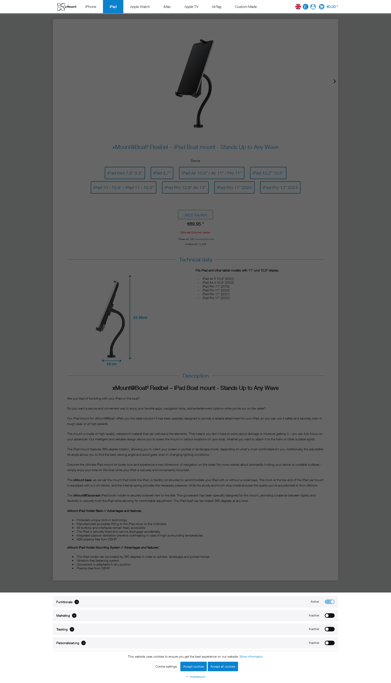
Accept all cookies (222, 666)
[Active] (330, 601)
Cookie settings (166, 666)
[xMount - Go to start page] (67, 6)
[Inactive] (330, 615)
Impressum (197, 676)
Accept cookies (193, 666)
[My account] (313, 7)
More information (251, 656)
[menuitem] (91, 6)
